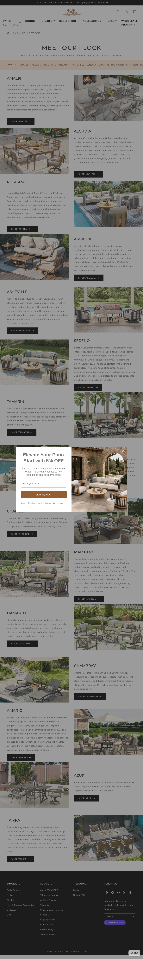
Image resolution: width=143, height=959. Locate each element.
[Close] (123, 450)
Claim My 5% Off (44, 495)
